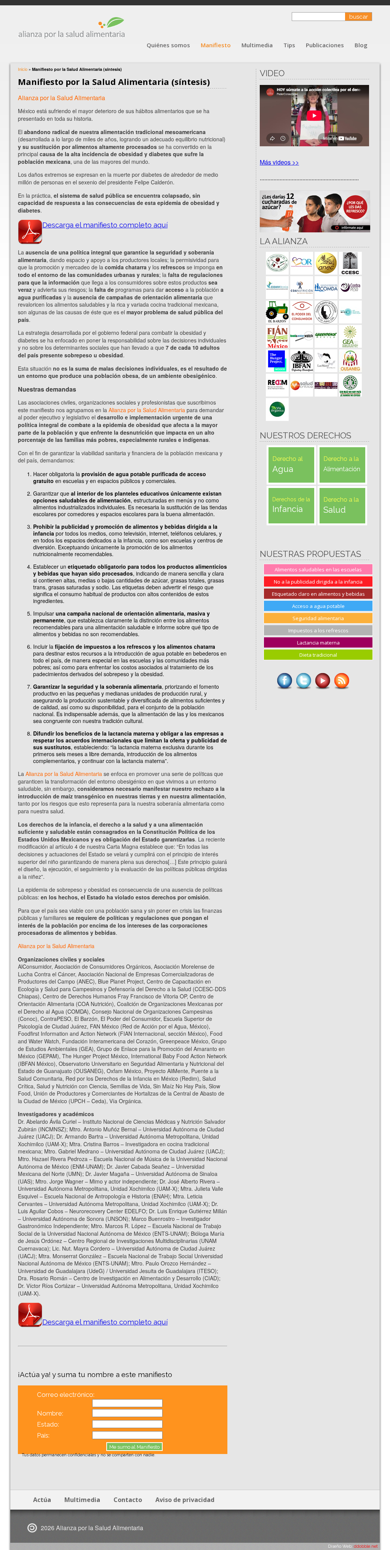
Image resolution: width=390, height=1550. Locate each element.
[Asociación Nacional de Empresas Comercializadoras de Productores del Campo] (326, 263)
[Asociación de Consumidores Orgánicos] (277, 263)
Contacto (127, 1500)
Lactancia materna (318, 642)
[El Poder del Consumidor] (301, 312)
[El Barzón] (277, 312)
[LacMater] (326, 360)
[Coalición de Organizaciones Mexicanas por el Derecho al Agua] (326, 287)
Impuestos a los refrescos (318, 630)
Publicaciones (325, 45)
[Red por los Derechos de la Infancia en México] (277, 385)
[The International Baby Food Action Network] (301, 360)
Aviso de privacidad (184, 1500)
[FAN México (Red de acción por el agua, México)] (350, 312)
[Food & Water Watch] (301, 336)
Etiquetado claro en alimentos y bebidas (318, 593)
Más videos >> (279, 162)
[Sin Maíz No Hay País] (350, 385)
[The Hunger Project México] (277, 360)
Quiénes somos (168, 45)
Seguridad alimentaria (318, 618)
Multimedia (257, 45)
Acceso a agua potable (318, 606)
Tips (289, 45)
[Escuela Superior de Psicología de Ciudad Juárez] (326, 312)
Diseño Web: (353, 1546)
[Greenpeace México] (326, 336)
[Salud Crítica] (301, 385)
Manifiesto (216, 45)
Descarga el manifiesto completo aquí (105, 225)
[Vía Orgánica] (277, 409)
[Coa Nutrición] (301, 287)
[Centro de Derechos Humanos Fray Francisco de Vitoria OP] (277, 287)
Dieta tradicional (318, 654)
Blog (361, 45)
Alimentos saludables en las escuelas (318, 569)
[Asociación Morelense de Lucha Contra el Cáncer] (301, 263)
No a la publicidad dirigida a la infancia (318, 581)
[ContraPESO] (350, 287)
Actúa (42, 1500)
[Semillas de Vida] (326, 385)
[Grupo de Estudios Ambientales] (350, 336)
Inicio (22, 69)
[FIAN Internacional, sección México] (277, 336)
